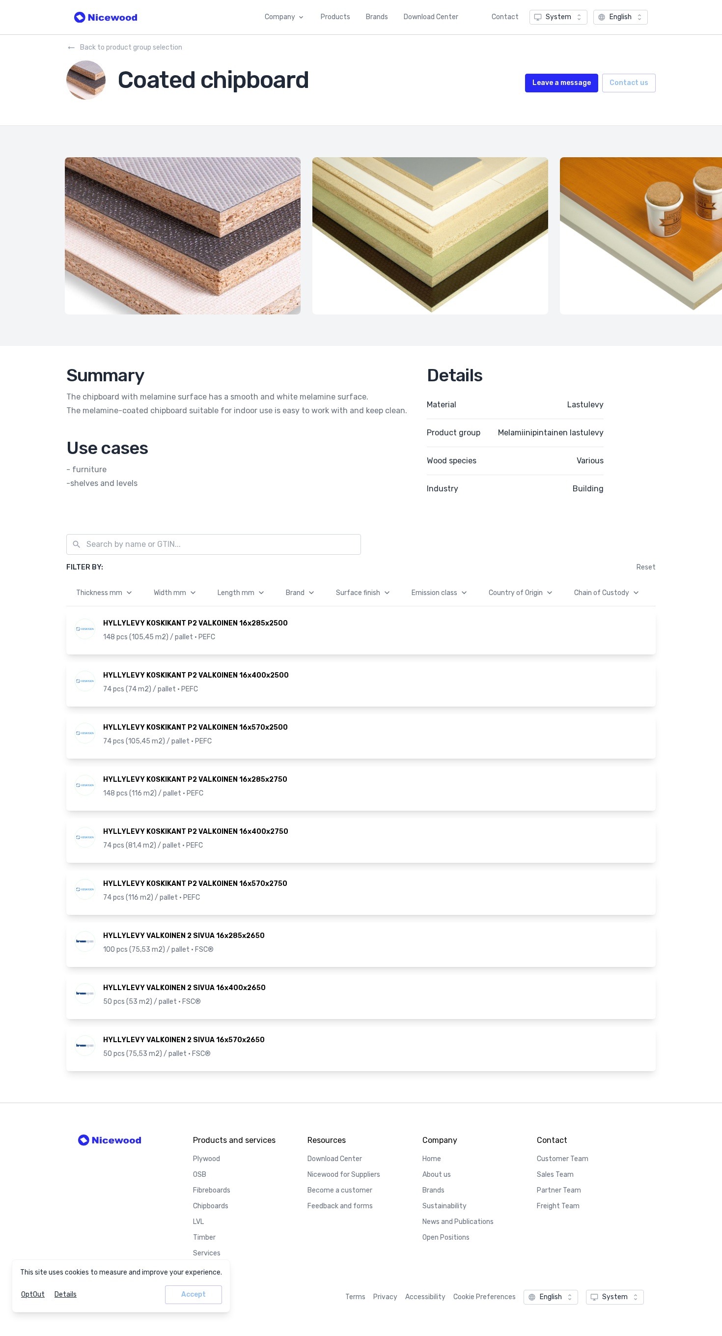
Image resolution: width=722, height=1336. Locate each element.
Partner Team (559, 1190)
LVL (198, 1222)
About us (436, 1174)
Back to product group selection (131, 47)
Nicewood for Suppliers (343, 1174)
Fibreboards (211, 1190)
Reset (646, 567)
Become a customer (339, 1190)
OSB (199, 1174)
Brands (377, 17)
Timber (204, 1237)
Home (431, 1159)
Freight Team (558, 1206)
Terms (355, 1297)
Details (66, 1294)
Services (207, 1253)
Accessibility (425, 1297)
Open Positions (446, 1237)
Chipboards (210, 1206)
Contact (505, 17)
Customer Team (562, 1159)
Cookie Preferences (484, 1297)
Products (335, 17)
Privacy (385, 1297)
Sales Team (555, 1174)
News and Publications (458, 1222)
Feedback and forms (340, 1206)
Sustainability (444, 1206)
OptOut (33, 1294)
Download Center (431, 17)
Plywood (206, 1159)
